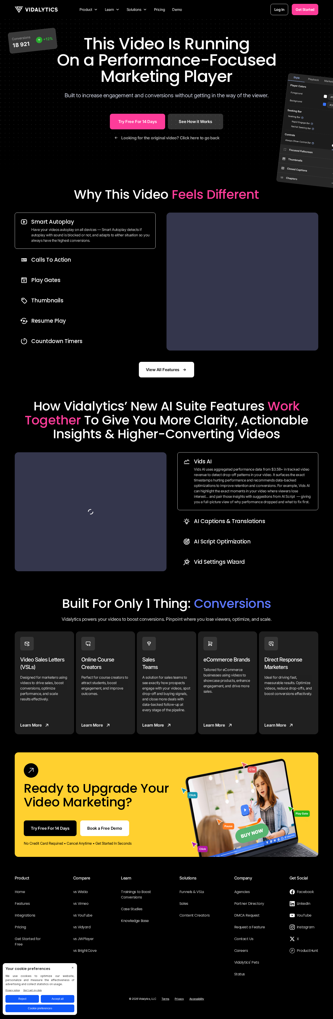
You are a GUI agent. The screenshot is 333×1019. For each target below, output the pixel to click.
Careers (241, 950)
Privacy (179, 998)
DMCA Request (247, 915)
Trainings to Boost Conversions (136, 894)
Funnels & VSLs (191, 891)
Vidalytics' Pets (246, 962)
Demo (177, 9)
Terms (165, 998)
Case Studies (131, 909)
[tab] (85, 231)
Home (20, 891)
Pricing (159, 9)
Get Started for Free (28, 941)
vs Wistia (80, 891)
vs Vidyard (82, 927)
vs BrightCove (85, 950)
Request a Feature (249, 927)
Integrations (25, 915)
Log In (279, 9)
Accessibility (196, 998)
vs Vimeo (80, 903)
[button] (88, 9)
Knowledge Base (135, 920)
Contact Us (243, 938)
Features (22, 903)
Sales (183, 903)
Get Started (305, 9)
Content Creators (194, 915)
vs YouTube (82, 915)
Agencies (242, 891)
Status (239, 974)
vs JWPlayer (83, 938)
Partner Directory (249, 903)
